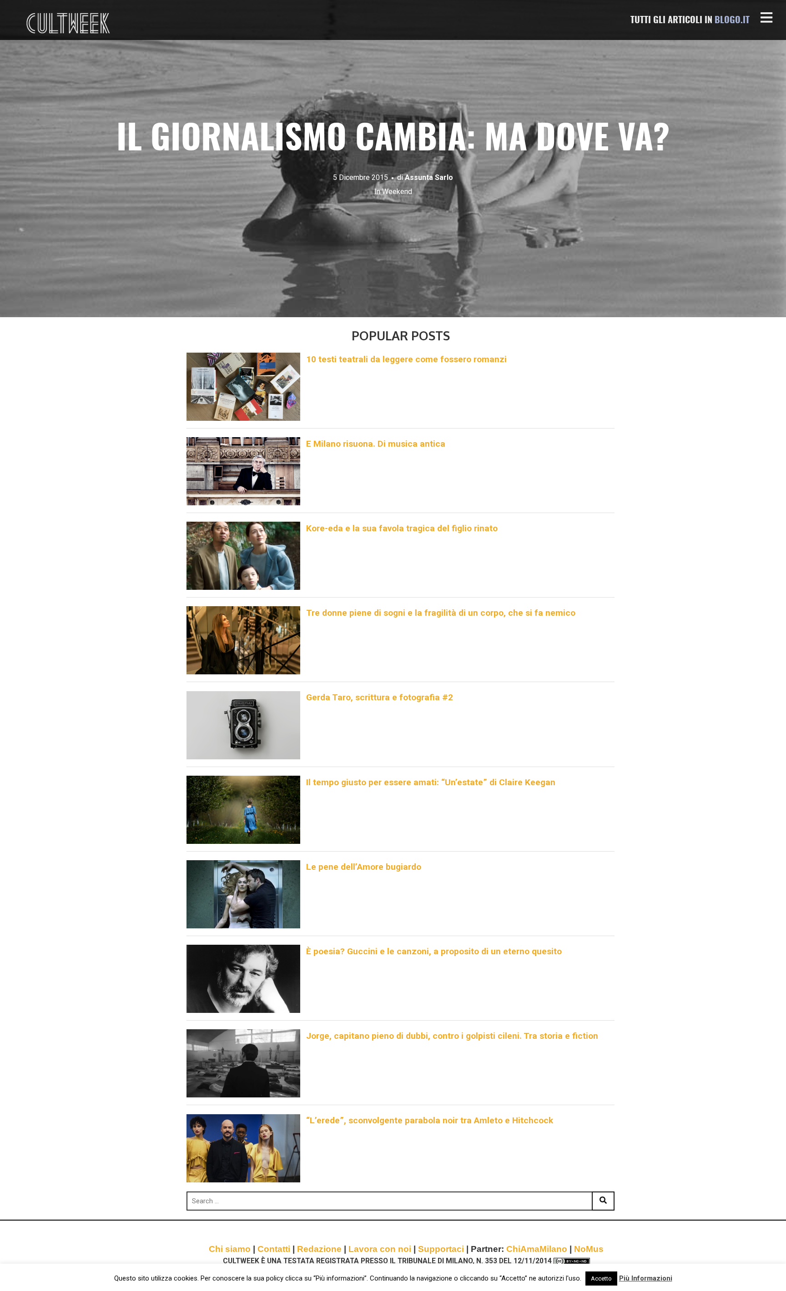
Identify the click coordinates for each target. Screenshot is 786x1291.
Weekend (397, 191)
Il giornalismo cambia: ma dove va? (393, 140)
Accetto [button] (601, 1278)
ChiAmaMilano (536, 1249)
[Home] (69, 23)
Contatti (273, 1249)
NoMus (589, 1249)
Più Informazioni (645, 1278)
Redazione (319, 1249)
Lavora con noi (379, 1249)
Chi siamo (230, 1249)
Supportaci (441, 1249)
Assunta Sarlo (429, 177)
